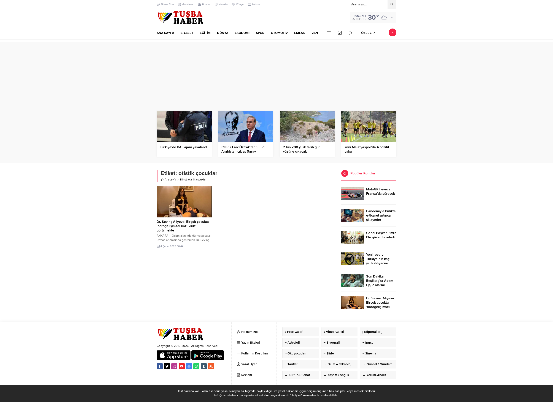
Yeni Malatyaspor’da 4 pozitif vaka (367, 149)
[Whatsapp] (196, 366)
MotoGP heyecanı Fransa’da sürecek (380, 191)
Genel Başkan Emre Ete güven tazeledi (381, 235)
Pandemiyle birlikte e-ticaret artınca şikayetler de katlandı (381, 217)
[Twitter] (167, 366)
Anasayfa (170, 179)
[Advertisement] (276, 72)
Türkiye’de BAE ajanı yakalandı (184, 147)
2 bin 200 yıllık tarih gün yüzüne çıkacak (302, 149)
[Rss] (211, 366)
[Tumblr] (204, 366)
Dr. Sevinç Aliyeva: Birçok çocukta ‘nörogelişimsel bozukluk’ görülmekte (183, 226)
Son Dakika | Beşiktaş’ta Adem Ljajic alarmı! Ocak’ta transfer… (380, 283)
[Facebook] (160, 366)
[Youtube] (182, 366)
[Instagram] (174, 366)
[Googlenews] (189, 366)
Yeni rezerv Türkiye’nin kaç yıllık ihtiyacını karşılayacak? (377, 261)
